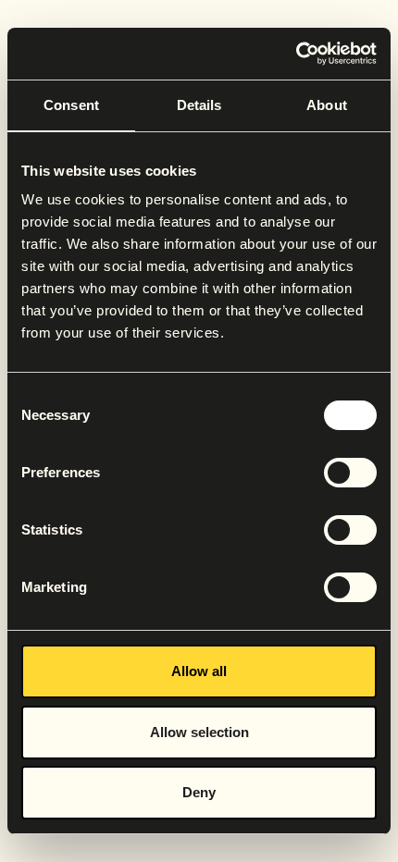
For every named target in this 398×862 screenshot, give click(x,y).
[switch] (350, 472)
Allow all (199, 671)
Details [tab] (199, 105)
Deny (199, 792)
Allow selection (199, 732)
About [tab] (326, 105)
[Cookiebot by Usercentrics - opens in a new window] (296, 54)
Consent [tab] (71, 105)
